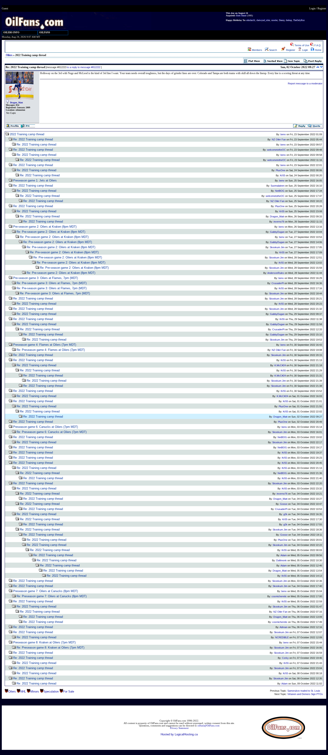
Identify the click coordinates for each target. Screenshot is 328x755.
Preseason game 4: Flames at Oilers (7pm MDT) (44, 344)
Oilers (9, 55)
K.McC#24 (280, 365)
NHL (23, 691)
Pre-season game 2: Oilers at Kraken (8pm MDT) (45, 226)
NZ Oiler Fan (279, 139)
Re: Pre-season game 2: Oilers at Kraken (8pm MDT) (51, 231)
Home (317, 50)
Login (312, 8)
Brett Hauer (241, 15)
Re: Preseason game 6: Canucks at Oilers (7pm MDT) (52, 432)
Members (256, 50)
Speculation (51, 691)
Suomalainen (277, 185)
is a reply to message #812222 (83, 67)
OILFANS (44, 32)
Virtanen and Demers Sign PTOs (305, 694)
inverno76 (279, 221)
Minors (34, 691)
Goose (283, 504)
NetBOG (279, 190)
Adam (283, 555)
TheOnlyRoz (299, 20)
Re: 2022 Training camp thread (33, 139)
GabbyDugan (277, 232)
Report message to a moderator (305, 83)
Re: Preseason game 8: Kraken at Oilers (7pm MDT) (50, 647)
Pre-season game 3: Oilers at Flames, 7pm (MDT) (45, 278)
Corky (285, 658)
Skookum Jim (277, 247)
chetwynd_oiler (263, 20)
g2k (285, 514)
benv (283, 134)
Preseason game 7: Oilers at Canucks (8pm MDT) (45, 591)
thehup (289, 20)
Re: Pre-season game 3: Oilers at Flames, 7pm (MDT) (52, 283)
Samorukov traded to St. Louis (303, 690)
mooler (274, 20)
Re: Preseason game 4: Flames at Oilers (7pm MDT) (51, 350)
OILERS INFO (11, 32)
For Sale (68, 691)
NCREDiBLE (282, 637)
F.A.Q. (317, 45)
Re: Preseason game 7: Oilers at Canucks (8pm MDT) (52, 596)
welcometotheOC (276, 149)
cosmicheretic (279, 596)
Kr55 (282, 175)
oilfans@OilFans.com (208, 725)
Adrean (283, 627)
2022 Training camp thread (27, 134)
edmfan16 (250, 20)
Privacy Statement (179, 728)
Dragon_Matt (16, 102)
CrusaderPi (278, 283)
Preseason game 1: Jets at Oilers (35, 180)
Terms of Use (301, 45)
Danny (281, 20)
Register (322, 8)
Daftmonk (281, 560)
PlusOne (280, 170)
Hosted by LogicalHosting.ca (179, 734)
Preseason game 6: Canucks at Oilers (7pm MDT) (45, 426)
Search (272, 50)
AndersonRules (275, 273)
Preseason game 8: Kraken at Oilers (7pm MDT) (44, 642)
